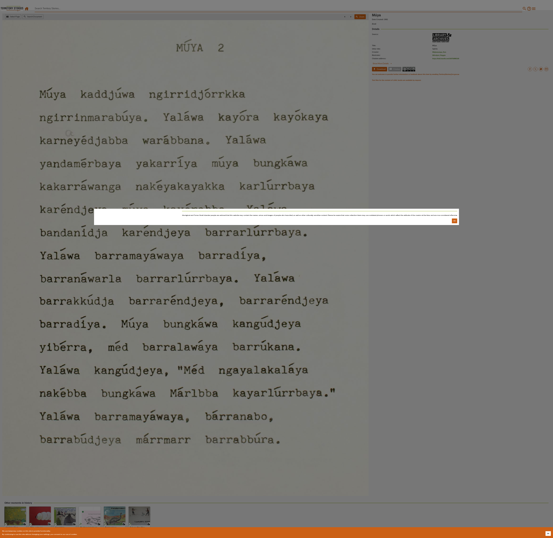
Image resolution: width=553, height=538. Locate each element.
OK (454, 221)
